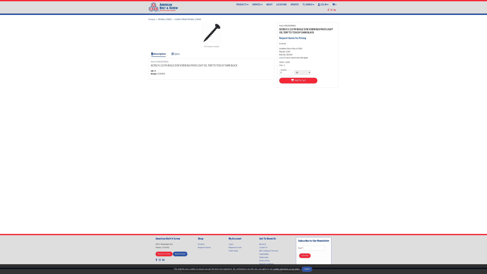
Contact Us (263, 248)
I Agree (307, 269)
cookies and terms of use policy (286, 269)
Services (256, 5)
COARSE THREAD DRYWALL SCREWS (187, 20)
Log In (323, 5)
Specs (177, 54)
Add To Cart (300, 80)
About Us (262, 244)
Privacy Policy (264, 261)
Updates (295, 5)
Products (241, 5)
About (269, 5)
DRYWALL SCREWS (165, 20)
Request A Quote (204, 248)
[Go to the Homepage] (163, 7)
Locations (281, 5)
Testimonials (263, 257)
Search (308, 5)
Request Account (235, 248)
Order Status (233, 251)
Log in (281, 58)
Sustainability (264, 254)
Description (159, 54)
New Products (180, 254)
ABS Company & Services (268, 251)
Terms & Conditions (266, 264)
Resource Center (164, 254)
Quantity (284, 70)
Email (300, 248)
